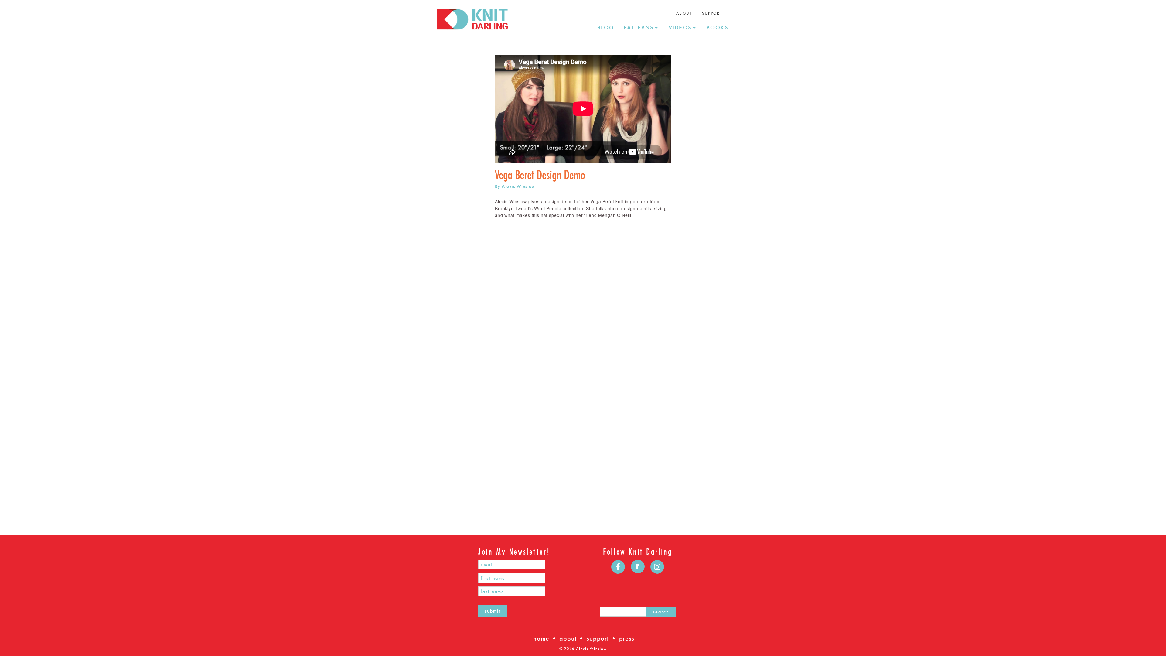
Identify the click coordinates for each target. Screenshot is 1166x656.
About (684, 13)
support (598, 638)
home (541, 638)
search (661, 612)
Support (712, 13)
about (567, 638)
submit (493, 611)
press (626, 638)
